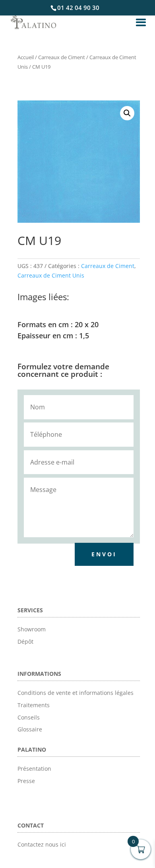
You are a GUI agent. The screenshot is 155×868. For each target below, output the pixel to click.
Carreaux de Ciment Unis (50, 275)
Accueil (25, 57)
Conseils (28, 717)
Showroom (31, 629)
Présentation (34, 768)
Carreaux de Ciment (61, 57)
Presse (26, 781)
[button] (127, 113)
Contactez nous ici (41, 844)
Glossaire (29, 729)
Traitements (33, 705)
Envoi (104, 554)
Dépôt (25, 641)
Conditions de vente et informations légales (75, 692)
